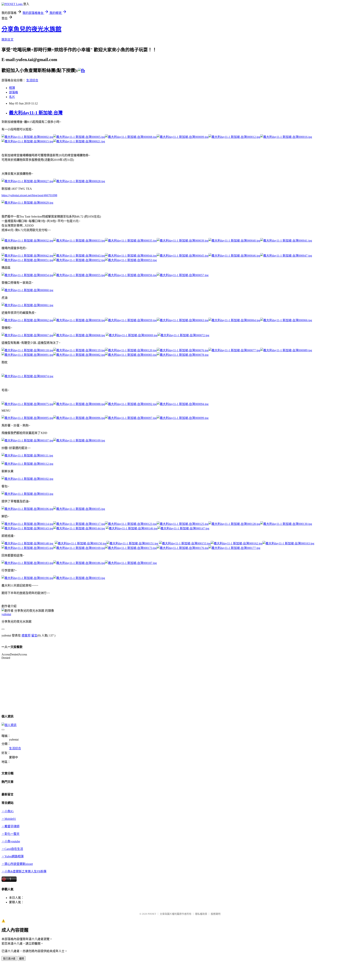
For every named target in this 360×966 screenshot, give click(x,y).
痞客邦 (26, 635)
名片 (12, 96)
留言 (34, 635)
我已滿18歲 (9, 958)
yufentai (6, 614)
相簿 (12, 87)
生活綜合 (32, 80)
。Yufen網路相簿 (13, 856)
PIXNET (152, 913)
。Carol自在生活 (12, 848)
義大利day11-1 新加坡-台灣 (36, 112)
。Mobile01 (9, 818)
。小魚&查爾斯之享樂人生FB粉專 (24, 871)
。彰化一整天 (11, 833)
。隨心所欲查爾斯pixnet (17, 863)
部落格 (13, 92)
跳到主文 (8, 39)
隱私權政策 (201, 913)
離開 (21, 958)
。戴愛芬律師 (11, 826)
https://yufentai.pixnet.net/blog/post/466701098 (29, 195)
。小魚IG (8, 811)
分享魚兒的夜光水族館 (32, 29)
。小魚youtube (11, 841)
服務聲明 (215, 913)
